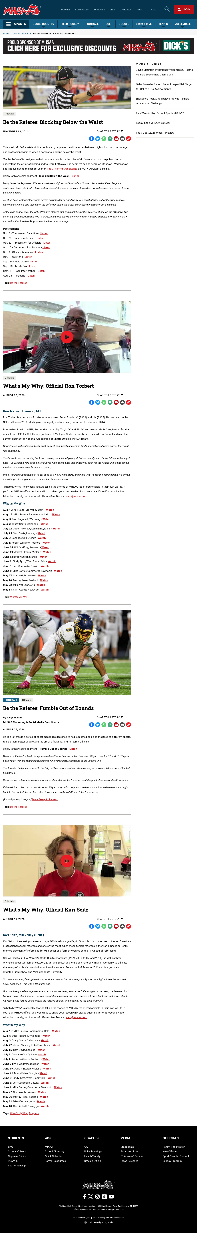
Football (11, 700)
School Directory (54, 1151)
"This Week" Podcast (132, 1156)
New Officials (170, 1151)
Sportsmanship (17, 1165)
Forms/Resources (55, 1160)
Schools (99, 9)
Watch (50, 509)
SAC (10, 1146)
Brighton (34, 1113)
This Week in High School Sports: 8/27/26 (160, 113)
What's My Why (18, 596)
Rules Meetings (93, 1151)
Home (6, 33)
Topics (15, 33)
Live (112, 9)
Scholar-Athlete (17, 1151)
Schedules (82, 9)
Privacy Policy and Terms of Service (108, 1218)
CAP (86, 1146)
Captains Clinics (17, 1156)
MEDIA (125, 1138)
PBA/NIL (13, 1160)
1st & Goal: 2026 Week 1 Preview (155, 132)
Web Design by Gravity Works (101, 1222)
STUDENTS (16, 1138)
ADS (48, 1138)
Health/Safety (92, 1156)
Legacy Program (172, 1160)
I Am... (153, 9)
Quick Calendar (53, 1156)
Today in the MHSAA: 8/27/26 (153, 122)
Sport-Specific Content (176, 1156)
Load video (71, 342)
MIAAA (49, 1146)
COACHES (91, 1138)
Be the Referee (18, 282)
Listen (76, 175)
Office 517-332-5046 (82, 1209)
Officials (126, 9)
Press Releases (129, 1160)
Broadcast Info (129, 1151)
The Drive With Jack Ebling (62, 168)
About (141, 9)
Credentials (127, 1146)
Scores (65, 9)
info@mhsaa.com (116, 1209)
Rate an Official (93, 1160)
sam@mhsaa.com (76, 496)
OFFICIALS (171, 1138)
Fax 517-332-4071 (99, 1209)
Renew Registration (174, 1146)
